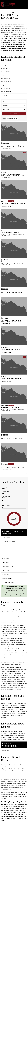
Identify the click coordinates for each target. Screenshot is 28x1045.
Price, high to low (11, 118)
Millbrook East (6, 750)
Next (23, 473)
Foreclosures (5, 562)
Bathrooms (5, 105)
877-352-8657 (23, 4)
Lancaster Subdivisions (8, 582)
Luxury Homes (5, 558)
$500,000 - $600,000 (6, 81)
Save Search (14, 113)
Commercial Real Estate (8, 566)
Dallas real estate (9, 50)
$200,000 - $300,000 (6, 71)
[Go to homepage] (9, 4)
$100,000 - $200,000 (5, 68)
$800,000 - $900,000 (6, 88)
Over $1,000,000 (4, 95)
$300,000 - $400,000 (6, 75)
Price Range (6, 109)
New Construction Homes (8, 541)
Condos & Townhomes (7, 550)
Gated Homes (5, 574)
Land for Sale (5, 570)
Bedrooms (5, 101)
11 (20, 473)
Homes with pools (6, 537)
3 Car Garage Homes (7, 578)
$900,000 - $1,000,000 (6, 91)
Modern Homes (5, 546)
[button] (14, 519)
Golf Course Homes (7, 554)
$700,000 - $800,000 (6, 85)
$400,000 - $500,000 (6, 78)
